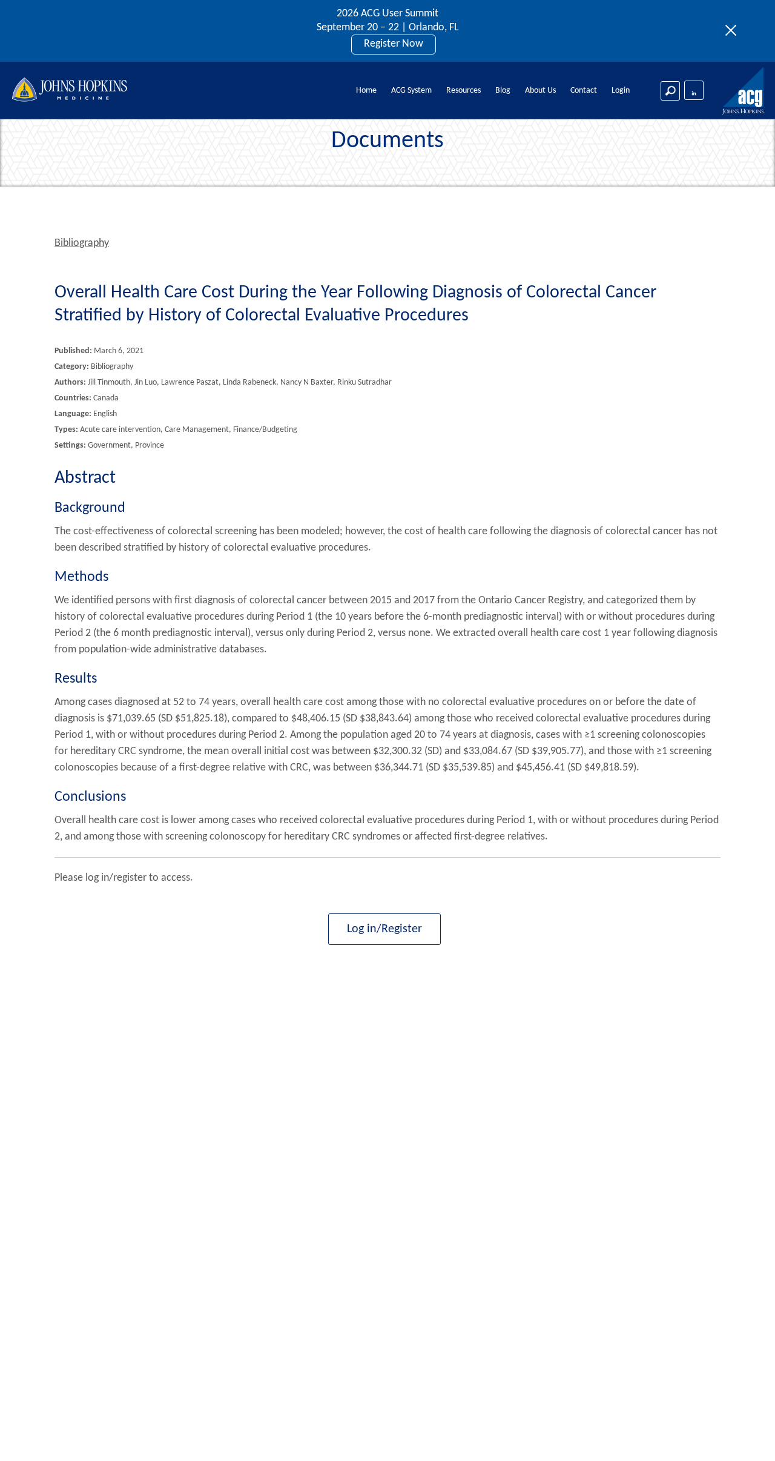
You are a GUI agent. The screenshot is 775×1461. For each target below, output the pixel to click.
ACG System (411, 90)
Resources (463, 90)
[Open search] (670, 91)
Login (621, 90)
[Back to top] (745, 1436)
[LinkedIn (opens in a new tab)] (694, 90)
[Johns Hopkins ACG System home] (743, 91)
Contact (583, 90)
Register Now (393, 44)
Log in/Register (384, 929)
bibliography (81, 243)
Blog (502, 90)
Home (366, 90)
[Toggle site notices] (734, 31)
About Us (540, 90)
